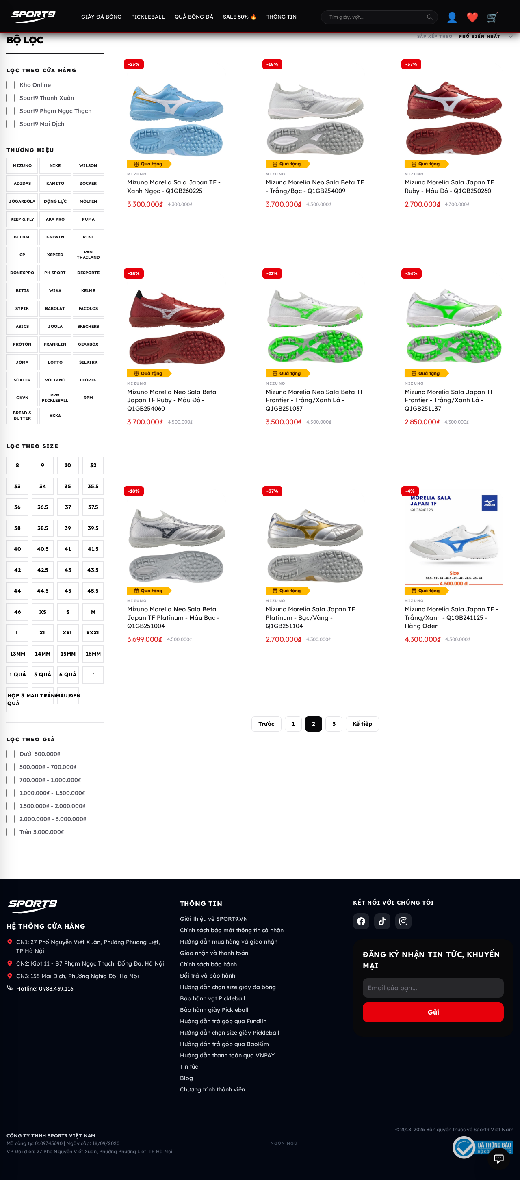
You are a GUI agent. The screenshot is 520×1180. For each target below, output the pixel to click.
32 (93, 465)
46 (17, 611)
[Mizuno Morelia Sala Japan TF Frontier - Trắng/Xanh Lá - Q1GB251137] (454, 321)
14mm (42, 653)
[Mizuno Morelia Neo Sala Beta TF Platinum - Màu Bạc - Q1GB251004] (176, 538)
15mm (68, 653)
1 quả (17, 674)
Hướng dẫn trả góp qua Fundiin (223, 1021)
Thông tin (281, 16)
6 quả (67, 674)
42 (17, 570)
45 (68, 591)
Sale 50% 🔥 (240, 16)
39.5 (93, 528)
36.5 (42, 507)
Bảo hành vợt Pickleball (212, 998)
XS (42, 611)
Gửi (433, 1012)
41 (68, 549)
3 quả (42, 674)
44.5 (43, 591)
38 (17, 528)
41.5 (93, 549)
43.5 (93, 570)
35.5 (93, 486)
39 (68, 528)
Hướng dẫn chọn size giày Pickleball (230, 1032)
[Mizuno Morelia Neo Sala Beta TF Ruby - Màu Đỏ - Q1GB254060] (176, 321)
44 (17, 591)
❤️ (472, 17)
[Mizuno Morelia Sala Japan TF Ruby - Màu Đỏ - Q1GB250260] (454, 112)
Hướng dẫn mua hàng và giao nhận (228, 941)
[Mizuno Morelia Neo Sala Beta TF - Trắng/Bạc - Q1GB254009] (315, 112)
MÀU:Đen (68, 695)
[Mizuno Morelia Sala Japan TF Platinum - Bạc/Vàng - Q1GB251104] (315, 538)
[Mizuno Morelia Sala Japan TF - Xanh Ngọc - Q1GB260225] (176, 112)
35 (68, 486)
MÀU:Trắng (43, 695)
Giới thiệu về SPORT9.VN (214, 918)
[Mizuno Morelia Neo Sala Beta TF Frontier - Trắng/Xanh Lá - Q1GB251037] (315, 321)
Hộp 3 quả (15, 699)
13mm (17, 653)
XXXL (93, 633)
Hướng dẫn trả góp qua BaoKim (224, 1044)
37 (68, 507)
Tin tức (189, 1066)
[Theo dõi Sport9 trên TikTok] (382, 921)
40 (17, 549)
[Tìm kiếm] (430, 17)
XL (42, 633)
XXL (68, 633)
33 (17, 486)
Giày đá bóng (101, 16)
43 (68, 570)
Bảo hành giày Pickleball (214, 1009)
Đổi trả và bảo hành (207, 975)
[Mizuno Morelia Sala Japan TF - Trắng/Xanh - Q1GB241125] (454, 538)
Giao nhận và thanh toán (214, 953)
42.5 (42, 570)
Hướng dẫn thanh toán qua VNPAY (227, 1055)
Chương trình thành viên (212, 1089)
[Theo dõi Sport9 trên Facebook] (361, 921)
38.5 (42, 528)
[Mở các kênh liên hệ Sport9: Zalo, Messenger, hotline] (499, 1159)
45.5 (93, 591)
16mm (93, 653)
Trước (266, 723)
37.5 (93, 507)
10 (68, 465)
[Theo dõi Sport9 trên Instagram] (403, 921)
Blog (186, 1078)
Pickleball (148, 16)
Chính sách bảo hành (208, 964)
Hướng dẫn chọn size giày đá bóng (228, 987)
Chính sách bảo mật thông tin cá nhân (232, 930)
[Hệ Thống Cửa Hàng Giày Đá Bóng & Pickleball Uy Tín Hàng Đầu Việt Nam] (33, 17)
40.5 (43, 549)
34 (42, 486)
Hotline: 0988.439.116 (45, 988)
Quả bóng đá (194, 16)
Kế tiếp (362, 723)
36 (17, 507)
